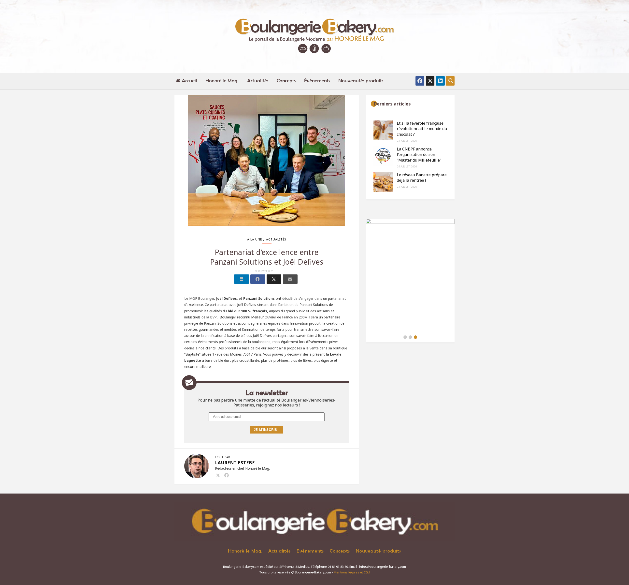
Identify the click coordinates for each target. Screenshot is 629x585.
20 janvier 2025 (264, 271)
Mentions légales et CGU (352, 572)
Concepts (286, 80)
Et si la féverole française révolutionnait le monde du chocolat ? (422, 128)
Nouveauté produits (378, 551)
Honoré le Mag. (222, 80)
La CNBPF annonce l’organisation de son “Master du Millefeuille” (419, 154)
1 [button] (405, 337)
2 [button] (410, 337)
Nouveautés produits (360, 80)
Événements (317, 80)
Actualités (257, 80)
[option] (410, 275)
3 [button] (415, 337)
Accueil (189, 80)
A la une (254, 239)
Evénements (310, 551)
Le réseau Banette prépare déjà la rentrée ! (422, 177)
